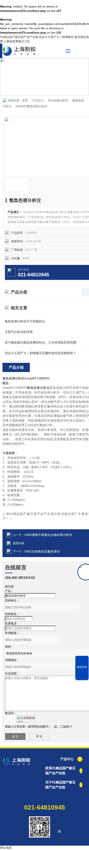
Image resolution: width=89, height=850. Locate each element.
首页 (25, 100)
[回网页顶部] (82, 675)
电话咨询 (82, 667)
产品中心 (38, 100)
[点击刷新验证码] (26, 718)
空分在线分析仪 (58, 100)
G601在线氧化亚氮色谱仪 (42, 551)
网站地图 (6, 847)
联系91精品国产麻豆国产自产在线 (60, 770)
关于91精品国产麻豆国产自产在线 (60, 784)
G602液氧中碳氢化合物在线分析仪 (48, 535)
